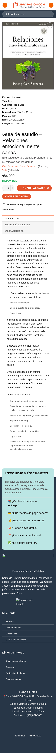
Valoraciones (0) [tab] (14, 231)
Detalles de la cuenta (16, 639)
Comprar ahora (16, 196)
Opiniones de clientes (16, 661)
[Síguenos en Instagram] (28, 731)
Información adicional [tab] (17, 225)
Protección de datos (15, 673)
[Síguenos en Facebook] (22, 731)
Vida (4, 170)
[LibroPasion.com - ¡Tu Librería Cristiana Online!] (29, 5)
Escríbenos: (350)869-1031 (28, 715)
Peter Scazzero (28, 166)
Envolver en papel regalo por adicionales (22, 207)
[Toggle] (5, 501)
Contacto (10, 667)
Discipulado (20, 123)
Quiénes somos (13, 679)
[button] (5, 5)
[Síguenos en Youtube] (33, 731)
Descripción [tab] (12, 218)
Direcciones (11, 633)
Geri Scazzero (10, 166)
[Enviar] (50, 14)
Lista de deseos (13, 627)
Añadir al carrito (36, 188)
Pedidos (10, 621)
